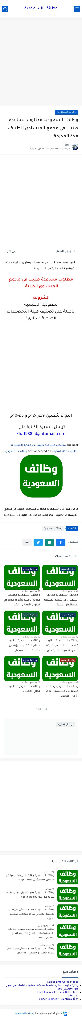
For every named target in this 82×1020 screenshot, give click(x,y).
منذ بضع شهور (44, 925)
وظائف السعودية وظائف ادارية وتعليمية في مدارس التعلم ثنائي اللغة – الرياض (30, 877)
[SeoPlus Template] (65, 1013)
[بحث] (5, 9)
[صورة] (67, 877)
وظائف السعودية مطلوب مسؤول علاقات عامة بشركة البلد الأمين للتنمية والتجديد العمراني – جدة (31, 933)
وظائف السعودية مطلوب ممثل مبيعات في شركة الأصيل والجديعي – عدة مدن (30, 951)
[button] (60, 542)
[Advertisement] (41, 62)
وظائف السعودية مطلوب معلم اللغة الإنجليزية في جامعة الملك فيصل (23, 645)
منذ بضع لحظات (67, 591)
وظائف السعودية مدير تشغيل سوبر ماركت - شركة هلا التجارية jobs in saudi (30, 894)
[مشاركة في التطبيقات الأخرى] (27, 542)
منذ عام (47, 871)
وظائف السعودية (41, 8)
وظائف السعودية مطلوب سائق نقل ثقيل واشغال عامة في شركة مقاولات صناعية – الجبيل (31, 914)
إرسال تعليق (65, 724)
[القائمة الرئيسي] (77, 9)
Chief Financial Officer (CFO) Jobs (57, 992)
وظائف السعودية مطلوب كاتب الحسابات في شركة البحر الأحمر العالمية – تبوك (61, 645)
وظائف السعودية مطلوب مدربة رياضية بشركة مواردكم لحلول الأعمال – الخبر (22, 600)
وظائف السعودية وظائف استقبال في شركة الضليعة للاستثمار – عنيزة (60, 600)
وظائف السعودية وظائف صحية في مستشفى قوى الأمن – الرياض (62, 691)
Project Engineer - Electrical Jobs (58, 999)
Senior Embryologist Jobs (62, 982)
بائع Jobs (73, 995)
